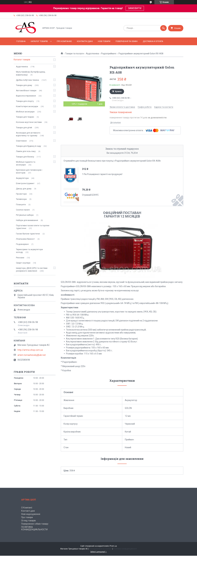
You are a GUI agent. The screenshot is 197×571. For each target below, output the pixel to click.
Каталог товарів (39, 41)
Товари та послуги (74, 53)
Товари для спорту (25, 101)
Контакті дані (28, 511)
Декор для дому (23, 188)
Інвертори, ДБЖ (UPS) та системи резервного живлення (31, 269)
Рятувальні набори (25, 215)
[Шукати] (163, 28)
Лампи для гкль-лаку (26, 151)
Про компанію (64, 41)
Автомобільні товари (26, 90)
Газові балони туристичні (28, 234)
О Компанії (26, 507)
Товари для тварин (25, 117)
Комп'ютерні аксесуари (27, 106)
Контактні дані (85, 41)
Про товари (27, 517)
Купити (118, 91)
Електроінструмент (25, 183)
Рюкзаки (20, 257)
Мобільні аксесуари (25, 111)
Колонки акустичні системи (29, 122)
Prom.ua (113, 546)
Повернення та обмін (127, 41)
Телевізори (21, 199)
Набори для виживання (27, 220)
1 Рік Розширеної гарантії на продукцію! (102, 174)
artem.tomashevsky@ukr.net (32, 355)
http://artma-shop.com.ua (30, 350)
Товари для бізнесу (25, 157)
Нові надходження (30, 514)
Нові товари (104, 41)
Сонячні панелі (23, 210)
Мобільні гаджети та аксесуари (25, 163)
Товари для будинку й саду (28, 146)
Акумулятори (22, 178)
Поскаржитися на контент (100, 549)
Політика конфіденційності (125, 549)
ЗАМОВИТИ (134, 8)
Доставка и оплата (153, 41)
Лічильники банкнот (25, 239)
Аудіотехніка (92, 53)
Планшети (21, 204)
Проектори (21, 194)
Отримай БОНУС (90, 195)
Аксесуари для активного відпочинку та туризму (28, 134)
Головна (21, 41)
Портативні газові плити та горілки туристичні (32, 226)
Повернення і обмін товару (34, 524)
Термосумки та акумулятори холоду (29, 250)
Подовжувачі (22, 244)
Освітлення (21, 141)
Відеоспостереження (26, 96)
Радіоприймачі (108, 53)
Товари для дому (24, 85)
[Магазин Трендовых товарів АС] (26, 33)
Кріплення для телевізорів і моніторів (29, 171)
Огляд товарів (28, 520)
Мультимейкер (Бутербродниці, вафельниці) (30, 73)
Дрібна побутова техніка (27, 80)
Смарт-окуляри (23, 263)
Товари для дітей (24, 127)
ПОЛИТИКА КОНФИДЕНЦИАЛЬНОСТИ (34, 528)
